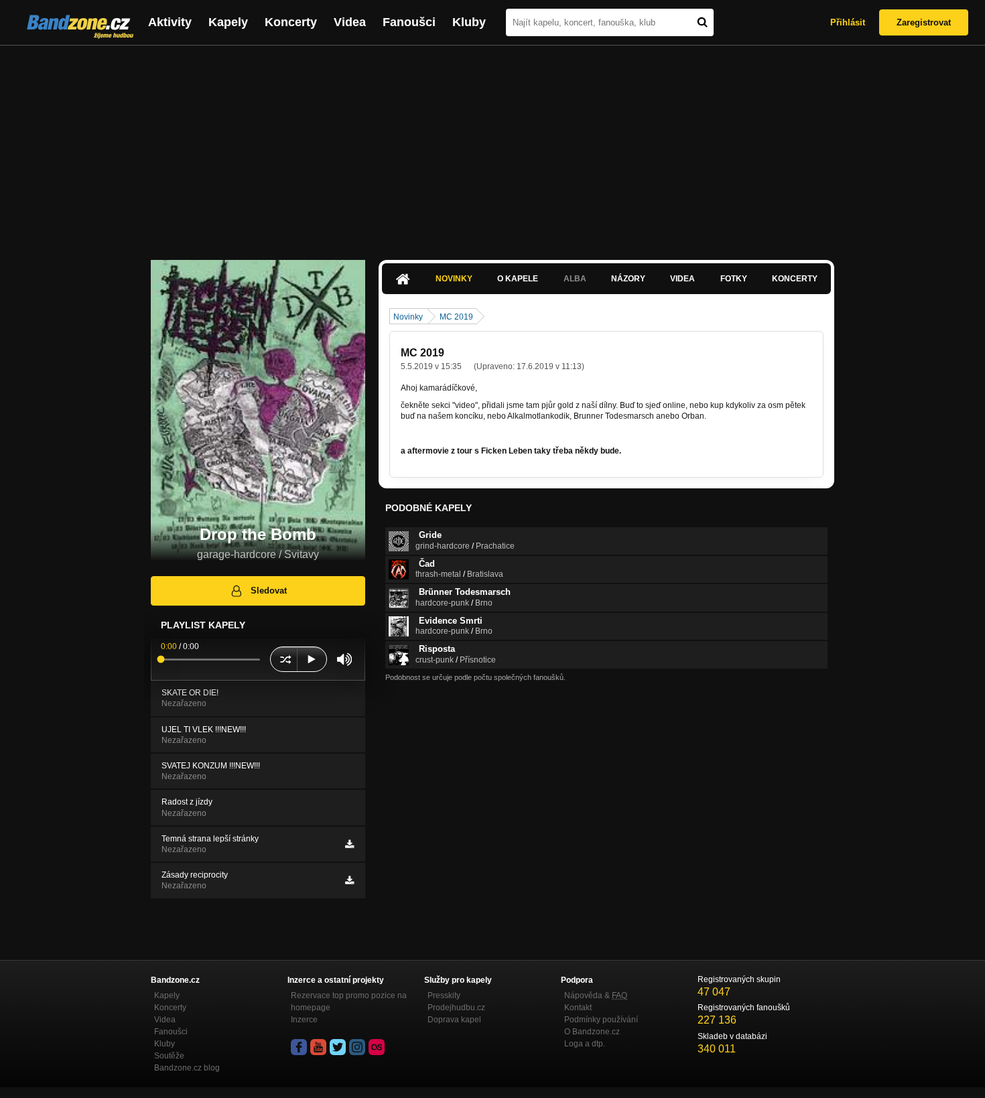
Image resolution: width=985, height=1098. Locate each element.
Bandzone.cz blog (187, 1068)
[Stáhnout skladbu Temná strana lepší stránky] (349, 844)
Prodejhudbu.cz (456, 1007)
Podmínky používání (601, 1019)
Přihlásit (847, 22)
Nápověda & (595, 995)
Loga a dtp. (584, 1043)
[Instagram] (357, 1047)
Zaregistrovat (924, 22)
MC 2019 (456, 317)
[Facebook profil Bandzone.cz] (299, 1047)
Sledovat (269, 591)
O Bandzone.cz (592, 1031)
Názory (628, 278)
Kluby (469, 22)
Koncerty (291, 22)
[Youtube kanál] (318, 1047)
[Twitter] (338, 1047)
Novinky (454, 278)
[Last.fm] (377, 1047)
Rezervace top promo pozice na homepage (349, 1001)
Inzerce (304, 1019)
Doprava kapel (454, 1019)
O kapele (517, 278)
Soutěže (169, 1055)
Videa (350, 22)
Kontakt (578, 1007)
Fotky (733, 278)
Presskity (444, 995)
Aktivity (170, 22)
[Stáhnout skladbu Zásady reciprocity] (349, 880)
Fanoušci (409, 22)
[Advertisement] (492, 146)
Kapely (228, 22)
